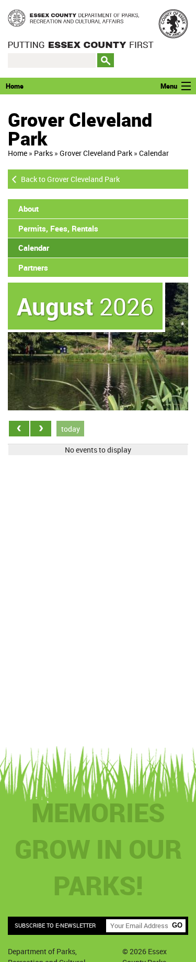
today (70, 429)
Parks (43, 153)
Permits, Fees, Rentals (58, 228)
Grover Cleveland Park (96, 153)
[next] (40, 428)
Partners (33, 267)
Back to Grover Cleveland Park (70, 179)
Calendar (154, 153)
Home (15, 86)
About (28, 208)
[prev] (19, 428)
